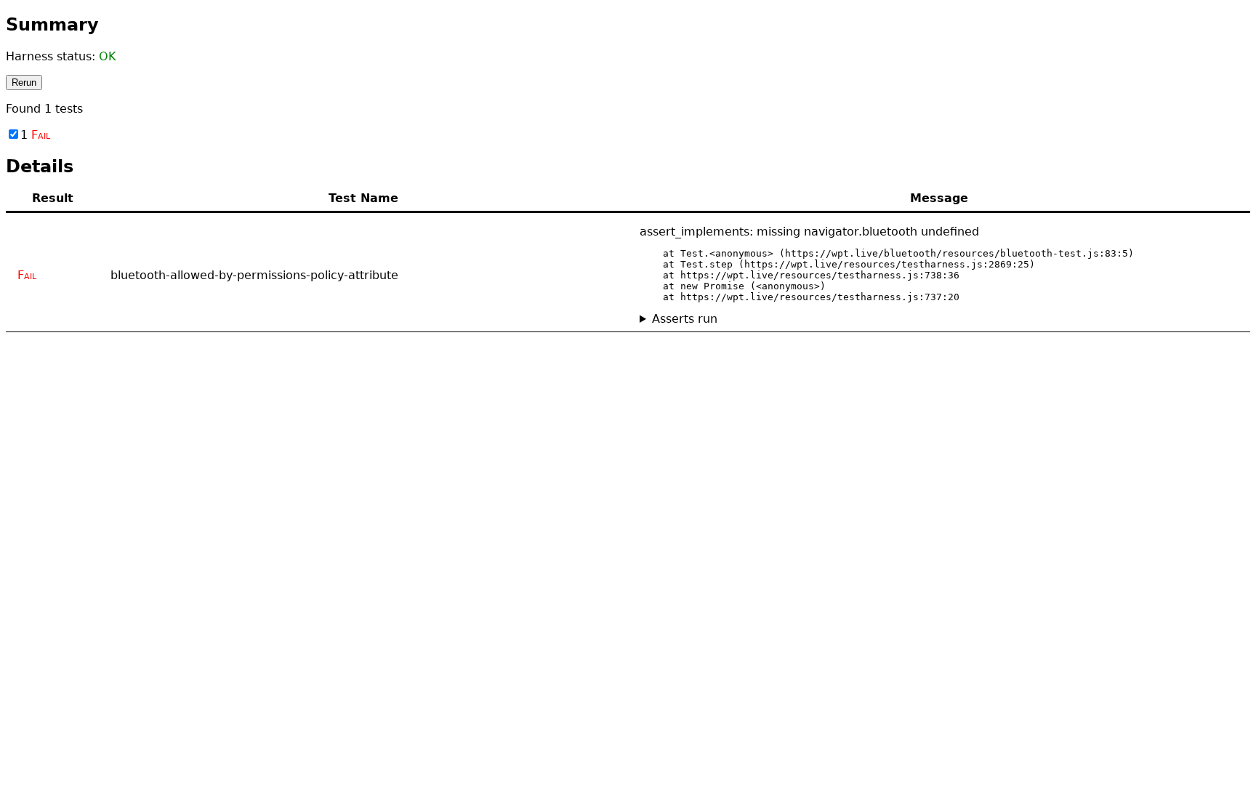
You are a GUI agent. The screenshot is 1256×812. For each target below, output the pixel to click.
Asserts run (684, 319)
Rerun (24, 82)
